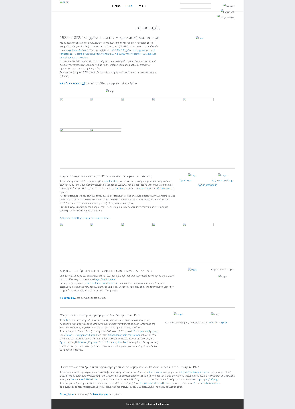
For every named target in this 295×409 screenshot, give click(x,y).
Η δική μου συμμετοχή (72, 83)
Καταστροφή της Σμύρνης (205, 379)
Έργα (129, 6)
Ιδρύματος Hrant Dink (117, 342)
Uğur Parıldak (110, 181)
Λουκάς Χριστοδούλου (75, 50)
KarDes (66, 320)
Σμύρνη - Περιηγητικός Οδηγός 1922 (83, 334)
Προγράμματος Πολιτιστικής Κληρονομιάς (80, 342)
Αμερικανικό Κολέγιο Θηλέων (195, 372)
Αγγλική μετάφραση (207, 184)
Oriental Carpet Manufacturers (102, 283)
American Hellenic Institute (207, 383)
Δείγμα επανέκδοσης (222, 180)
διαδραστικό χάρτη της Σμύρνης (124, 334)
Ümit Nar (119, 188)
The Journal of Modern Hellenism (156, 383)
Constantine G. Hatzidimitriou (85, 379)
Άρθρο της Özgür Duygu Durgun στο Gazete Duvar (84, 218)
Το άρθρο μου (67, 297)
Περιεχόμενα (67, 394)
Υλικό (142, 6)
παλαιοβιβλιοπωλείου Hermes (154, 188)
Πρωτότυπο (185, 180)
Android (213, 322)
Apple (224, 322)
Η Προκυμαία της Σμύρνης (144, 331)
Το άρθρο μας (100, 394)
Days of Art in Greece (104, 279)
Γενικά (116, 6)
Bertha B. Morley (154, 372)
